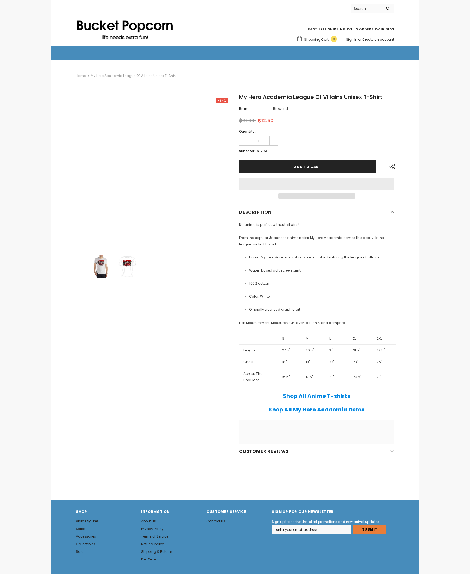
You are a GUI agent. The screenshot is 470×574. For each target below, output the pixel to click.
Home (81, 75)
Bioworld (280, 108)
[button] (316, 184)
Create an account (378, 39)
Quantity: (247, 131)
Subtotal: (247, 151)
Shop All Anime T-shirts (316, 396)
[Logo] (125, 27)
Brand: (245, 108)
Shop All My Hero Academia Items (316, 409)
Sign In (352, 39)
